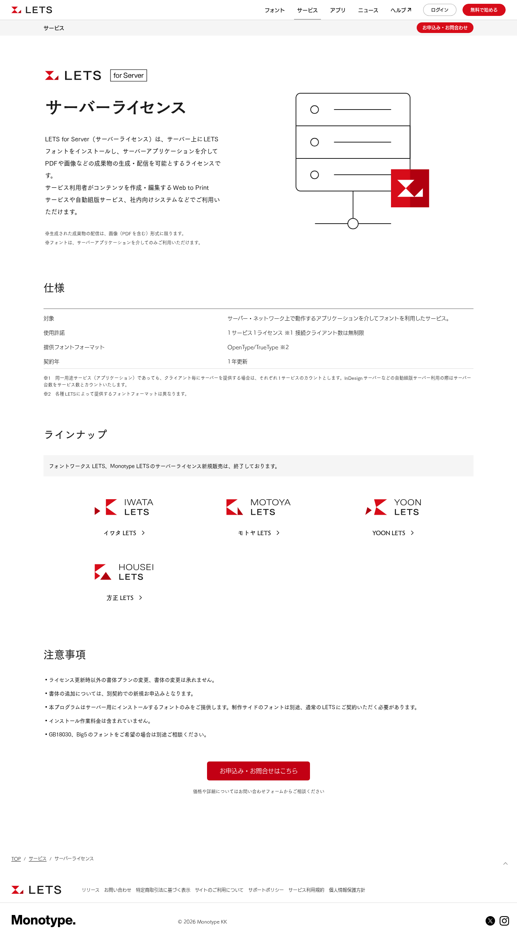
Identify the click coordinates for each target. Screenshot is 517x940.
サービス (54, 27)
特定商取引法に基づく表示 (163, 890)
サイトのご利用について (219, 890)
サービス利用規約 (306, 890)
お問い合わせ (117, 890)
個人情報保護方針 (347, 890)
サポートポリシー (266, 890)
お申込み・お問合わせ (445, 27)
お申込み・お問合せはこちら (259, 770)
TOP (16, 858)
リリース (91, 890)
